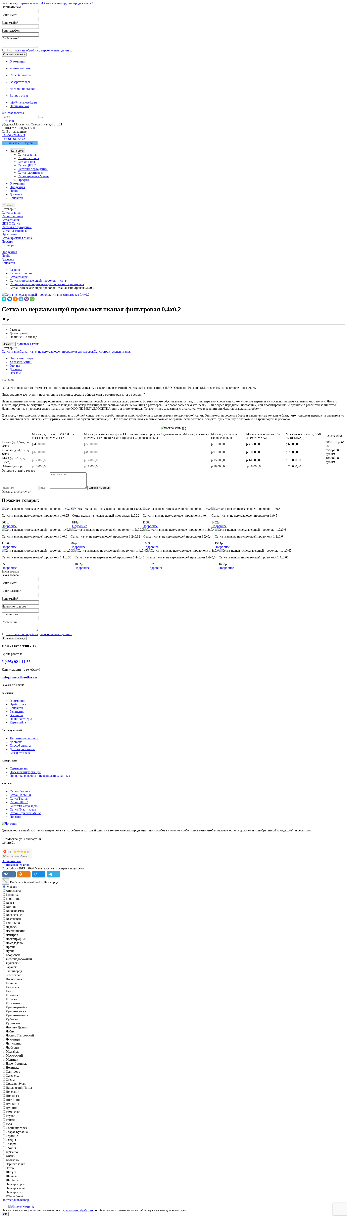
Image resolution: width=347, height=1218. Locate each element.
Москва (12, 886)
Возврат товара (20, 752)
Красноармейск (16, 1007)
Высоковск (13, 918)
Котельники (14, 1003)
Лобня (10, 1031)
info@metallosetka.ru (23, 102)
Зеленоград (13, 975)
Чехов (10, 1168)
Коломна (12, 995)
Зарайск (11, 967)
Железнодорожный (19, 959)
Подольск (12, 1095)
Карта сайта (18, 722)
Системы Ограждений (25, 806)
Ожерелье (12, 1075)
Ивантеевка (14, 979)
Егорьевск (13, 955)
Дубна (10, 951)
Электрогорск (15, 1184)
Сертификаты (19, 768)
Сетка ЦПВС (19, 802)
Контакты (16, 708)
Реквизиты (17, 711)
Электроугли (14, 1192)
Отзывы (15, 373)
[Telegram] (20, 299)
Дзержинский (15, 931)
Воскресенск (14, 914)
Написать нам (19, 106)
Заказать (8, 344)
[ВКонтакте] (9, 299)
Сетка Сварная (20, 791)
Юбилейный (14, 1196)
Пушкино (12, 1103)
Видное (11, 906)
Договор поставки (22, 749)
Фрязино (12, 1152)
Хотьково (12, 1160)
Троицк (11, 1148)
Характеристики (21, 362)
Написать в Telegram (20, 143)
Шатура (11, 1172)
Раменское (13, 1111)
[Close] (5, 881)
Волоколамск (15, 910)
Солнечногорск (16, 1128)
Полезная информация (25, 772)
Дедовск (11, 927)
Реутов (10, 1115)
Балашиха (12, 894)
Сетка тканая (10, 351)
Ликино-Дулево (17, 1027)
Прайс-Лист (18, 704)
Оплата (15, 365)
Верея (10, 902)
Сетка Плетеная (20, 795)
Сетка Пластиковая (23, 809)
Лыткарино (13, 1043)
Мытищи (12, 1059)
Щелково (12, 1176)
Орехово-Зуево (16, 1083)
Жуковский (13, 963)
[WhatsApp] (32, 299)
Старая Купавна (17, 1132)
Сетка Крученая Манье (25, 813)
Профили (16, 816)
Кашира (11, 983)
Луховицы (13, 1039)
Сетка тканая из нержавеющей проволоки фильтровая (56, 351)
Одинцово (13, 1071)
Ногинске (12, 1067)
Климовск (13, 987)
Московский (14, 1055)
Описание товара (21, 358)
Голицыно (13, 923)
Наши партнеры (21, 718)
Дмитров (12, 935)
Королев (11, 999)
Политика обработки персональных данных (40, 775)
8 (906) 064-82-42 (13, 139)
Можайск (12, 1051)
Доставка (16, 369)
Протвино (13, 1099)
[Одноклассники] (15, 299)
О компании (18, 700)
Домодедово (14, 943)
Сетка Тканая (19, 798)
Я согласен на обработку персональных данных (39, 50)
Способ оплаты (20, 745)
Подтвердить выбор (15, 1200)
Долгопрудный (16, 939)
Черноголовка (15, 1164)
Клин (9, 991)
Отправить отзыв (99, 487)
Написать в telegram (16, 864)
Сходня (11, 1140)
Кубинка (12, 1019)
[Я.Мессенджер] (4, 299)
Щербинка (13, 1180)
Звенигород (14, 971)
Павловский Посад (19, 1087)
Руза (9, 1124)
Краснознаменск (17, 1015)
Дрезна (10, 947)
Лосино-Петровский (20, 1035)
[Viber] (26, 299)
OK (5, 1214)
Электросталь (15, 1188)
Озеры (10, 1079)
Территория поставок (24, 738)
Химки (10, 1156)
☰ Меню (8, 205)
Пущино (11, 1107)
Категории (17, 150)
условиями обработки (78, 1210)
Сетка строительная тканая (112, 351)
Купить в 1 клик (27, 344)
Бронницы (13, 898)
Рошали (11, 1120)
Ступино (12, 1136)
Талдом (11, 1144)
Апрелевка (13, 890)
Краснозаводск (16, 1011)
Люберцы (12, 1047)
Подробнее (9, 526)
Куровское (13, 1023)
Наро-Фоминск (16, 1063)
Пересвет (12, 1091)
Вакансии (16, 715)
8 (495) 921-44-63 (13, 135)
